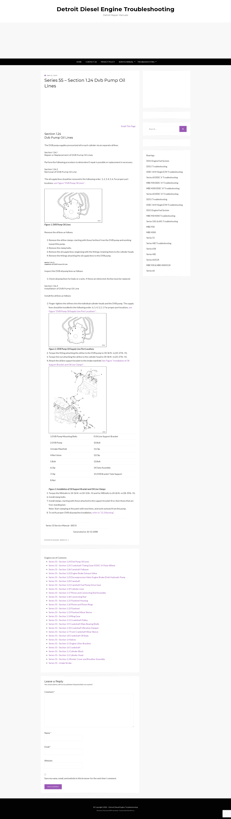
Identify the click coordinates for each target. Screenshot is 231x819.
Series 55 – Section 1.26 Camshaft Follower (69, 569)
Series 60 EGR (152, 260)
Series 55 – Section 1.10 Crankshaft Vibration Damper (74, 628)
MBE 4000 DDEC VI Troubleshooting (163, 188)
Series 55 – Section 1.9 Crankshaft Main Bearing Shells (74, 624)
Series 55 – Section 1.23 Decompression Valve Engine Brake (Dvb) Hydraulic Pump (87, 577)
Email (47, 746)
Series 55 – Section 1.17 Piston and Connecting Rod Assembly (77, 592)
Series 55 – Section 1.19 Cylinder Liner (66, 589)
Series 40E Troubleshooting (158, 243)
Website (48, 760)
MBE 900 (150, 227)
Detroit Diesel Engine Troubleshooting (115, 9)
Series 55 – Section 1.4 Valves (62, 639)
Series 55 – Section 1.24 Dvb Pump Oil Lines (69, 561)
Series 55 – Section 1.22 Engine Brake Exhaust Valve (73, 573)
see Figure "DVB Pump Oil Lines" (69, 183)
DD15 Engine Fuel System (157, 161)
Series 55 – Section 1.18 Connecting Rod (67, 596)
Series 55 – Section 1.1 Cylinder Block (66, 651)
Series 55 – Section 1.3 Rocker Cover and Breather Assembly (77, 659)
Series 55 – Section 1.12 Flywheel (64, 608)
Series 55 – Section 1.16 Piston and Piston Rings (71, 604)
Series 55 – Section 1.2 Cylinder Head (66, 655)
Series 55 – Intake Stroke (60, 663)
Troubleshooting (145, 62)
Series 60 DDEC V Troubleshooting (162, 177)
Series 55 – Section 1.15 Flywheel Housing (68, 600)
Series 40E (151, 254)
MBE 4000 (151, 232)
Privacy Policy (108, 62)
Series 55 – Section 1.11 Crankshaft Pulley (68, 620)
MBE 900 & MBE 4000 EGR (158, 265)
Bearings (150, 155)
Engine (56, 540)
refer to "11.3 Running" (103, 512)
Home (79, 62)
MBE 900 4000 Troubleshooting (160, 216)
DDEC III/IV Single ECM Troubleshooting (164, 172)
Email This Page (128, 126)
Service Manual (126, 62)
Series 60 (150, 270)
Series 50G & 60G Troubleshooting (162, 221)
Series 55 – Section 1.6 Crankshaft (64, 647)
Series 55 (63, 540)
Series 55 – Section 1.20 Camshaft (64, 581)
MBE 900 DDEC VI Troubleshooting (162, 183)
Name (47, 733)
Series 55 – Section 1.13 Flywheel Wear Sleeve (70, 612)
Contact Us (91, 62)
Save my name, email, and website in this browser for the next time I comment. (80, 778)
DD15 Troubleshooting (156, 166)
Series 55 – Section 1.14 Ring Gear (64, 616)
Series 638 (151, 248)
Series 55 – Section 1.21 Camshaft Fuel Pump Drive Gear (75, 585)
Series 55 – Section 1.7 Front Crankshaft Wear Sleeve (73, 631)
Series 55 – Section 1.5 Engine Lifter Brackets (70, 643)
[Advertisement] (115, 40)
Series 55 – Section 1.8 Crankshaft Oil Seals (69, 635)
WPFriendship (113, 810)
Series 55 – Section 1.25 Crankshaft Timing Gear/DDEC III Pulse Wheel (82, 565)
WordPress (131, 810)
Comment (49, 692)
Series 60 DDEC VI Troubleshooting (162, 194)
